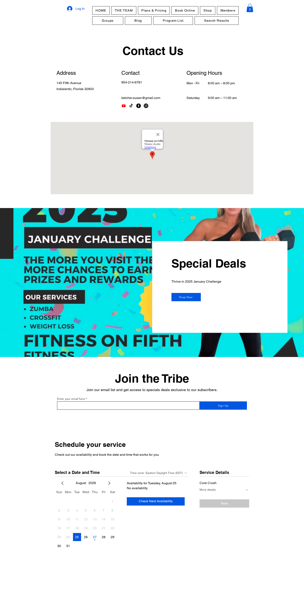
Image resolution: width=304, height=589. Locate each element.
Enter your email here (71, 398)
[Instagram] (146, 106)
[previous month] (62, 483)
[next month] (109, 483)
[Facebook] (138, 106)
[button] (249, 8)
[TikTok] (131, 106)
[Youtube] (123, 106)
